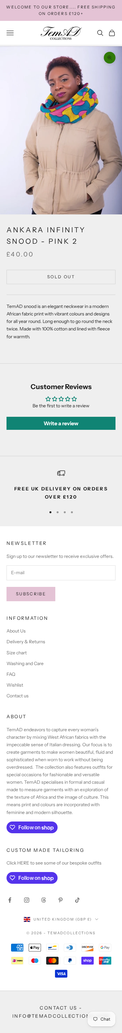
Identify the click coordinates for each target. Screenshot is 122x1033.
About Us (16, 631)
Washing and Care (25, 663)
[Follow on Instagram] (26, 900)
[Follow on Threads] (43, 900)
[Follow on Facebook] (10, 900)
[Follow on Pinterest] (60, 900)
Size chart (17, 653)
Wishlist (15, 685)
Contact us (18, 696)
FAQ (11, 674)
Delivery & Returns (26, 642)
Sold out (61, 276)
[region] (61, 485)
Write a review (61, 423)
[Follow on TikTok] (77, 900)
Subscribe (31, 593)
